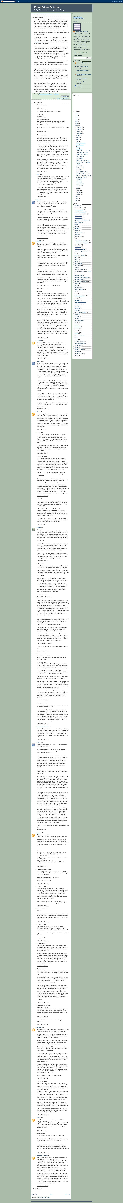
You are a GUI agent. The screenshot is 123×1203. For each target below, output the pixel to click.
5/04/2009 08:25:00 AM (42, 171)
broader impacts (79, 232)
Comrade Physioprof (42, 726)
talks (76, 330)
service (76, 322)
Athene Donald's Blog (82, 66)
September (79, 133)
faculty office (78, 265)
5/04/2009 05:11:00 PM (42, 866)
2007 (76, 198)
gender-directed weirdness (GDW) (83, 271)
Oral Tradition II (80, 156)
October (78, 131)
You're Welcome (80, 145)
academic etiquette (79, 207)
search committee (79, 320)
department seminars (80, 255)
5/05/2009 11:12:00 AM (42, 1078)
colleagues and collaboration (82, 242)
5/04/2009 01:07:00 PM (42, 429)
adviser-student (78, 218)
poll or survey (78, 304)
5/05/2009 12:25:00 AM (42, 883)
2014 (76, 115)
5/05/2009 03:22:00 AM (42, 905)
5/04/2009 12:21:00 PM (42, 409)
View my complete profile (81, 52)
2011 (76, 121)
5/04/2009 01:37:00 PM (42, 496)
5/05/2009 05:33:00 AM (42, 940)
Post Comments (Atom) (44, 1197)
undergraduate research (80, 343)
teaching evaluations (80, 335)
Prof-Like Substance (82, 78)
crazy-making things (80, 249)
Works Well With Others (82, 171)
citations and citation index (81, 240)
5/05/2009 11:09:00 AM (42, 1024)
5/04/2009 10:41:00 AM (42, 238)
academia (77, 205)
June (77, 139)
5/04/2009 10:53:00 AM (42, 288)
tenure (76, 337)
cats (76, 238)
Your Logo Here (80, 165)
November (79, 129)
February (78, 192)
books (76, 230)
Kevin (38, 832)
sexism (67, 98)
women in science (79, 349)
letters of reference (79, 289)
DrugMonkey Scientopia (83, 70)
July (77, 137)
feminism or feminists (80, 269)
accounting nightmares (80, 211)
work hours (77, 351)
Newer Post (34, 1194)
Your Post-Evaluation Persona (83, 175)
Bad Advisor (79, 179)
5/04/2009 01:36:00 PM (42, 453)
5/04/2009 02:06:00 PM (42, 560)
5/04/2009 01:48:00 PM (42, 524)
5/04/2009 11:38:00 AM (42, 337)
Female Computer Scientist (84, 74)
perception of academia (80, 302)
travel (76, 339)
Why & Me (78, 169)
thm (38, 174)
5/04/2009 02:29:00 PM (42, 594)
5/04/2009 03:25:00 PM (42, 651)
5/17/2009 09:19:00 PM (42, 1186)
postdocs (77, 306)
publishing (77, 308)
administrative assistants (81, 214)
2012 (76, 119)
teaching (77, 333)
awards (76, 224)
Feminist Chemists (42, 1155)
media (58, 98)
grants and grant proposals (81, 281)
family (76, 267)
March (78, 190)
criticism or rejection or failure (82, 251)
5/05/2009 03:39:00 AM (42, 921)
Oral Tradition (79, 158)
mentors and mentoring (80, 295)
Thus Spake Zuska (81, 82)
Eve (38, 411)
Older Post (67, 1194)
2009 (76, 125)
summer (77, 328)
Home (51, 1194)
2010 (76, 123)
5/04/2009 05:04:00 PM (42, 830)
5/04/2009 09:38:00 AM (42, 196)
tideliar (39, 527)
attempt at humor (79, 222)
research (77, 310)
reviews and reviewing (80, 312)
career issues (78, 236)
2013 (76, 117)
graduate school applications (82, 277)
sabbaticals (77, 314)
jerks (76, 285)
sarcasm (77, 316)
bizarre (76, 226)
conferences (78, 247)
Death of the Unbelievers (82, 154)
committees (77, 245)
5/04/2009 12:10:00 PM (42, 358)
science (63, 98)
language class (78, 287)
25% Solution (79, 185)
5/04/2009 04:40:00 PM (42, 739)
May (77, 141)
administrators (78, 216)
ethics (76, 261)
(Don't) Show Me (80, 167)
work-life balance (79, 353)
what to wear (78, 345)
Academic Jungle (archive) (83, 62)
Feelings (78, 147)
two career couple (79, 341)
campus (77, 234)
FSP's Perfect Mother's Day (83, 173)
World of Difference (80, 143)
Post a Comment (37, 1188)
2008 (76, 196)
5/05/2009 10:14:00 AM (42, 1002)
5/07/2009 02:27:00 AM (42, 1130)
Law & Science (79, 183)
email (76, 259)
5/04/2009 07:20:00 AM (42, 132)
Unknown (39, 340)
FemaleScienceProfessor (47, 7)
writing (76, 355)
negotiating (77, 300)
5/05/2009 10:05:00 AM (42, 966)
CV (75, 253)
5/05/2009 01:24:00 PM (42, 1114)
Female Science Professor (81, 31)
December (79, 127)
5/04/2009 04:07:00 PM (42, 723)
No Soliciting (79, 149)
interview (77, 283)
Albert (38, 1117)
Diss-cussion (79, 181)
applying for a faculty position (82, 220)
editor (76, 257)
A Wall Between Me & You (82, 160)
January (78, 194)
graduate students (79, 279)
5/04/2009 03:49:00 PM (42, 700)
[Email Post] (67, 94)
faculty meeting (78, 263)
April (77, 188)
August (78, 135)
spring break (78, 326)
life (75, 291)
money (76, 298)
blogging (77, 228)
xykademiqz (80, 85)
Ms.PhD (39, 241)
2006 (76, 200)
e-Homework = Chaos (81, 177)
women (76, 347)
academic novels (79, 209)
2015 (76, 113)
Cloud (38, 199)
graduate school (79, 275)
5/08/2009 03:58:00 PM (42, 1152)
